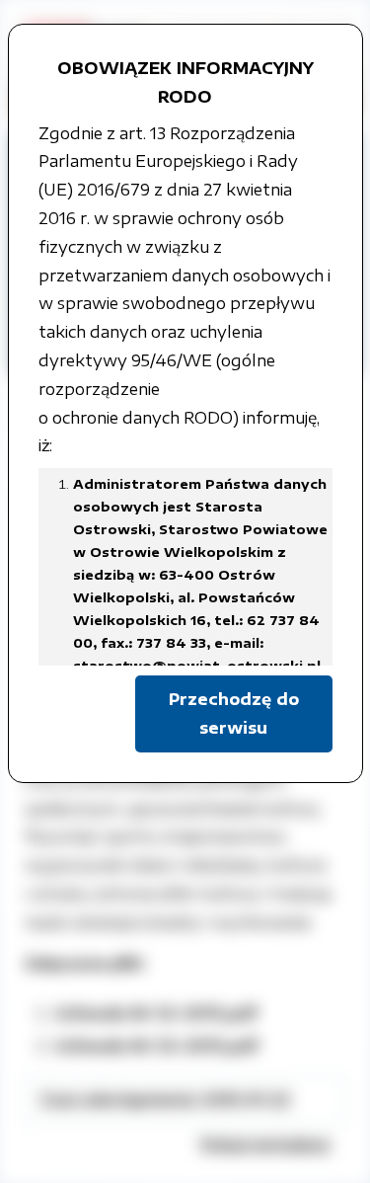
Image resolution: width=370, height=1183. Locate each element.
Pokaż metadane (265, 1144)
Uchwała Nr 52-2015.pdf (156, 1013)
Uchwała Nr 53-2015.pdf (156, 1046)
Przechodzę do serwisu (234, 713)
